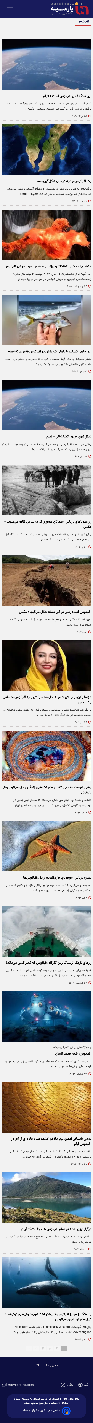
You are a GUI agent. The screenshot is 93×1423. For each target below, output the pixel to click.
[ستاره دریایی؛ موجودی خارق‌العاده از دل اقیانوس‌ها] (46, 846)
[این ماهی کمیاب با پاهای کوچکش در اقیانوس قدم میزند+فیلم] (46, 320)
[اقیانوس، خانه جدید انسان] (46, 1016)
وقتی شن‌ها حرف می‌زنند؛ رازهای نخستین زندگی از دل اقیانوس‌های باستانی (46, 790)
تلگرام (70, 1385)
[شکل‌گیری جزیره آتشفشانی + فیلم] (46, 405)
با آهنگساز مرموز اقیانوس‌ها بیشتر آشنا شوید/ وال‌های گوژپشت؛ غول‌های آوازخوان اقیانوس (48, 1317)
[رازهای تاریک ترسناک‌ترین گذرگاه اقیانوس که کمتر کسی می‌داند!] (46, 931)
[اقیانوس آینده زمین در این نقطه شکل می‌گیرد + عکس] (46, 580)
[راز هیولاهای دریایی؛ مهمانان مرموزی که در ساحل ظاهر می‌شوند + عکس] (46, 490)
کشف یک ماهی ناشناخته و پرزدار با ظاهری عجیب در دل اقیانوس (48, 266)
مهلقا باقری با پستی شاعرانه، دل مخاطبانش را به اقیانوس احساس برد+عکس (47, 700)
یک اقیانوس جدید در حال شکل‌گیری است (63, 181)
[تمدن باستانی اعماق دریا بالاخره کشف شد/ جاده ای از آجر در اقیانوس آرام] (46, 1107)
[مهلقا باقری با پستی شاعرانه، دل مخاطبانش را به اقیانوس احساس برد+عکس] (46, 665)
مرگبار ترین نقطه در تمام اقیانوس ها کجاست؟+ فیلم (56, 1229)
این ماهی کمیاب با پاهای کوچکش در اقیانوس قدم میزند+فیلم (49, 351)
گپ (86, 1385)
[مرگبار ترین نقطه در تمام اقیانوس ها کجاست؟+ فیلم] (46, 1197)
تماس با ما (52, 1365)
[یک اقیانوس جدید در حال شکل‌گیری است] (46, 149)
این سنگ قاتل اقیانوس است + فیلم (67, 96)
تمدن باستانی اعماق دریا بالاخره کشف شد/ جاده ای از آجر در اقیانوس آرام (51, 1141)
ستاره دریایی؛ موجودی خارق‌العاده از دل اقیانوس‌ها (57, 877)
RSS (36, 1365)
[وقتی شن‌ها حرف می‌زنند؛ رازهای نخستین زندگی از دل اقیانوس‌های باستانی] (46, 756)
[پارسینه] (67, 9)
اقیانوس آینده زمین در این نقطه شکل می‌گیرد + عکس (55, 612)
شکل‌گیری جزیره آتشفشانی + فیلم (68, 436)
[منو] (10, 9)
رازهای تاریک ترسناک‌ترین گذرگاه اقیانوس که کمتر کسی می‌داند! (48, 963)
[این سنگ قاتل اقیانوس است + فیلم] (46, 64)
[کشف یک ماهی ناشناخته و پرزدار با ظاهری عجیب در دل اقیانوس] (46, 235)
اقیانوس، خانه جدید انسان (73, 1054)
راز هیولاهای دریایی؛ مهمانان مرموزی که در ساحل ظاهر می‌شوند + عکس (47, 524)
